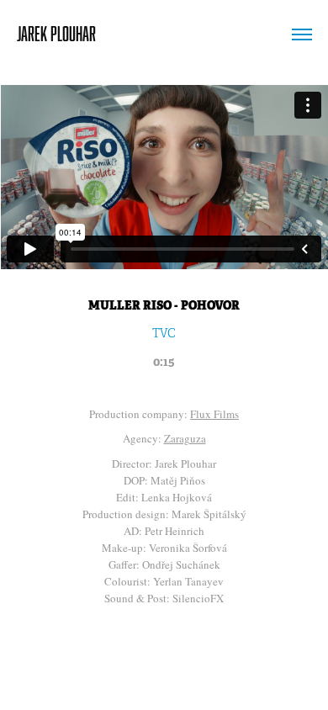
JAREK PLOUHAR (56, 34)
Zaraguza (185, 438)
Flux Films (214, 413)
